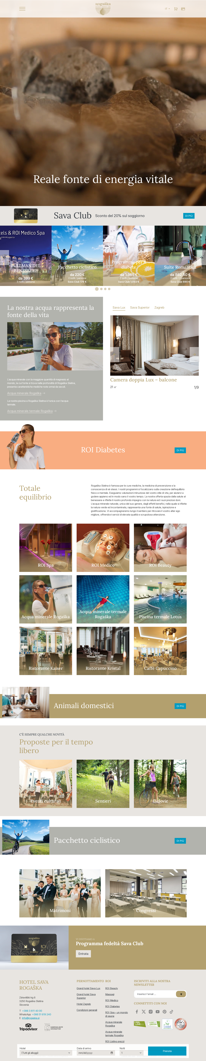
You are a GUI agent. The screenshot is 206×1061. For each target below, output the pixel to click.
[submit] (181, 994)
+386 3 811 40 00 (32, 1010)
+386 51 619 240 (41, 1014)
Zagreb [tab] (159, 307)
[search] (175, 9)
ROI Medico (111, 1000)
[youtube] (157, 1012)
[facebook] (137, 1012)
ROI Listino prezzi (114, 1041)
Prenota (167, 1051)
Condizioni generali (87, 1010)
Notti (122, 1048)
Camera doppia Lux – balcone (143, 380)
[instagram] (151, 1012)
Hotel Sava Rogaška (33, 985)
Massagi (109, 994)
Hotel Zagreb (84, 1003)
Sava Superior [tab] (140, 307)
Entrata (83, 954)
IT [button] (166, 8)
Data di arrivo (84, 1048)
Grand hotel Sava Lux (88, 988)
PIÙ (26, 255)
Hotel (22, 1048)
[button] (45, 9)
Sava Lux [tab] (119, 307)
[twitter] (144, 1012)
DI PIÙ (189, 215)
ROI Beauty (111, 988)
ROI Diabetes (112, 1006)
